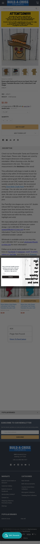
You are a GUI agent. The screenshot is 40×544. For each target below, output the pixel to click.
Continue (10, 276)
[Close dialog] (38, 259)
